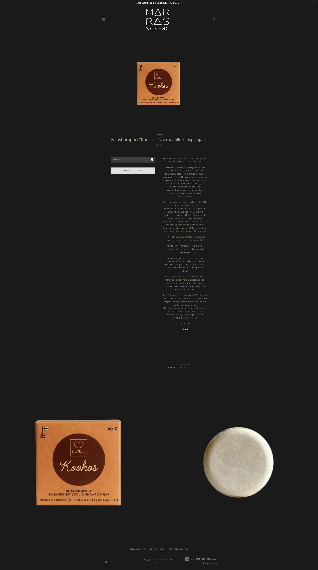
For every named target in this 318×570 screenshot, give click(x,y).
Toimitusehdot (157, 549)
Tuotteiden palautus (177, 549)
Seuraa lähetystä (138, 549)
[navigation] (104, 19)
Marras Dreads (162, 559)
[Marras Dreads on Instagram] (106, 561)
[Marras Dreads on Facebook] (102, 561)
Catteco (185, 329)
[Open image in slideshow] (159, 83)
